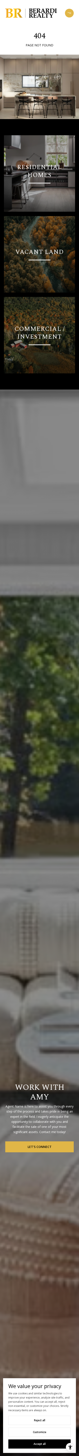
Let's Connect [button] (40, 1147)
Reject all (39, 1420)
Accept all (40, 1444)
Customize (39, 1432)
